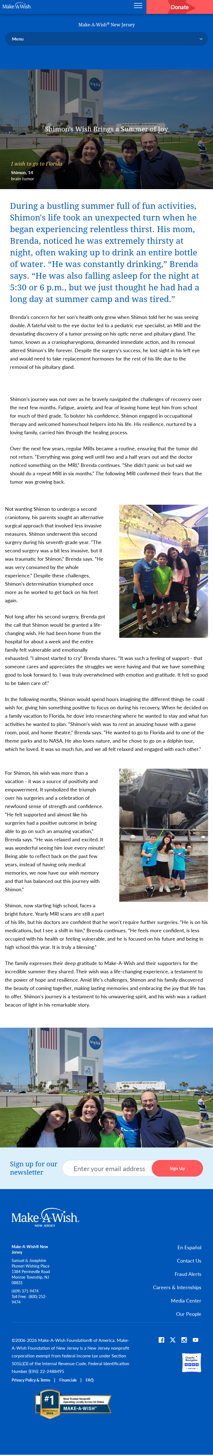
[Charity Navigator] (191, 1369)
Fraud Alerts (188, 1273)
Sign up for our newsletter (33, 1168)
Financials (68, 1380)
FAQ (89, 1380)
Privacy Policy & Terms (31, 1380)
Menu (18, 38)
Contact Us (189, 1260)
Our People (188, 1313)
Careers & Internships (177, 1287)
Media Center (186, 1300)
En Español (189, 1247)
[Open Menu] (138, 7)
